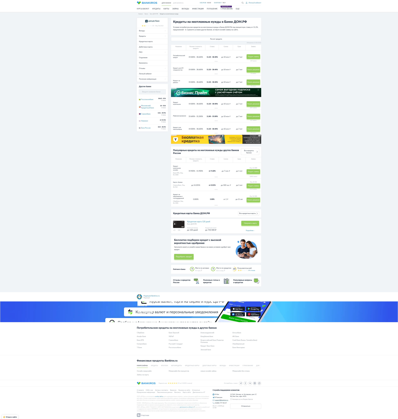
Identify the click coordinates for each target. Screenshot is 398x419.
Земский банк (206, 350)
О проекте (140, 390)
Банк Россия (145, 128)
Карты (166, 9)
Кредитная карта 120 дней (198, 222)
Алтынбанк (236, 333)
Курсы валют (143, 9)
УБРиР (171, 336)
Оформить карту (250, 223)
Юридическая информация (146, 392)
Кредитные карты (146, 41)
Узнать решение (253, 69)
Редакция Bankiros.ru (152, 296)
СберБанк (176, 201)
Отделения (143, 57)
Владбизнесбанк (207, 336)
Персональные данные (164, 392)
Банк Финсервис (238, 347)
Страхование (227, 9)
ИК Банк (235, 336)
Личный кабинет (145, 74)
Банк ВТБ (176, 173)
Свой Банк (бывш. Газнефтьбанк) (244, 340)
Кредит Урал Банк (207, 346)
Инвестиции (198, 9)
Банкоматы (143, 63)
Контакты (177, 392)
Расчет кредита (216, 39)
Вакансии (173, 390)
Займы (175, 9)
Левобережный (238, 344)
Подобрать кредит (184, 257)
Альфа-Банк (141, 336)
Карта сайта (187, 392)
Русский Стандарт (176, 344)
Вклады (185, 9)
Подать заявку (253, 56)
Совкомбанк (145, 114)
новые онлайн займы (209, 371)
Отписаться (196, 390)
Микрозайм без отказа (241, 371)
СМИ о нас (149, 390)
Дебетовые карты (146, 47)
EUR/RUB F (218, 3)
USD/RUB (203, 3)
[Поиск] (243, 2)
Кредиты (156, 9)
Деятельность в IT (199, 392)
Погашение (212, 9)
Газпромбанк (142, 344)
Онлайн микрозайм (144, 371)
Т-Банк (139, 347)
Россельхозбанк (147, 99)
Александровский (207, 333)
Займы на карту (143, 375)
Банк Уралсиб (174, 333)
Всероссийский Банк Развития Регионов (212, 341)
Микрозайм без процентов (179, 371)
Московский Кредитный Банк (147, 107)
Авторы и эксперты (161, 390)
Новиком (144, 121)
